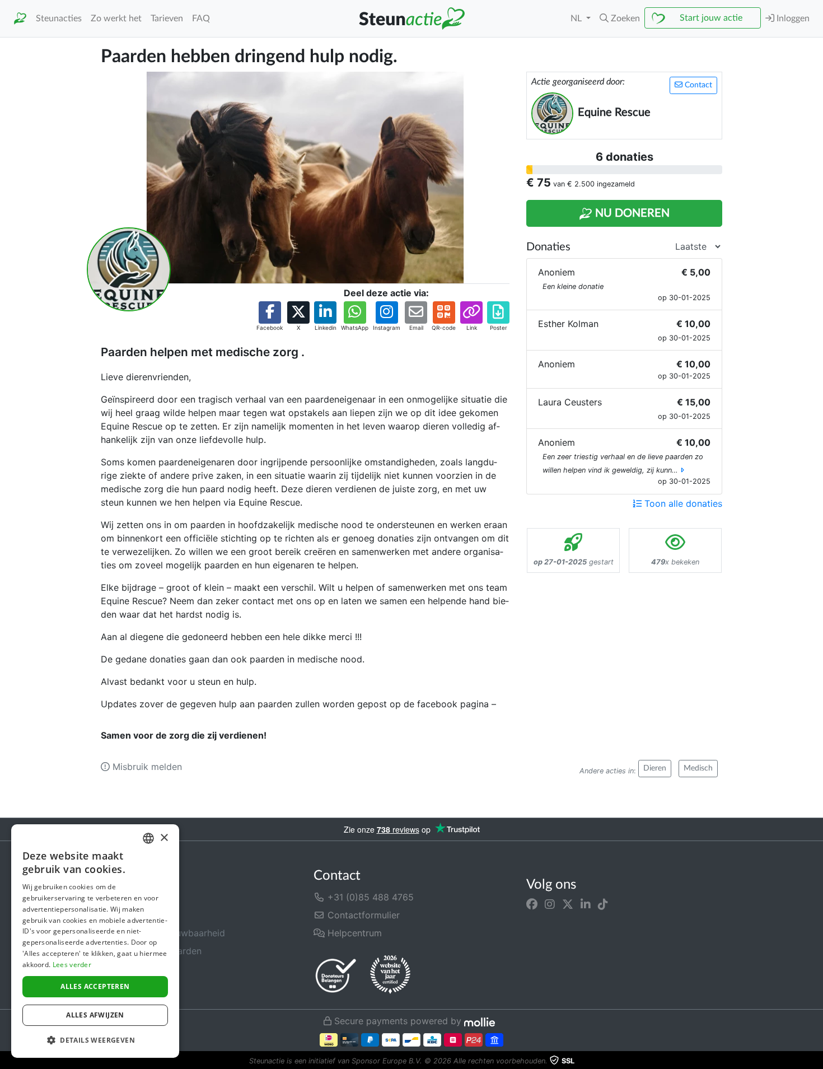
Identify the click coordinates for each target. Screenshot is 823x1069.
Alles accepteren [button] (94, 986)
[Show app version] (815, 1061)
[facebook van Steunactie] (531, 903)
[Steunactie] (20, 18)
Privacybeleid (129, 968)
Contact (697, 85)
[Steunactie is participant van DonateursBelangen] (336, 975)
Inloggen (792, 18)
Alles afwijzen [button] (95, 1015)
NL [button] (577, 18)
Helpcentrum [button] (353, 933)
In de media (125, 915)
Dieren (654, 768)
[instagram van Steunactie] (550, 903)
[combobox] (148, 838)
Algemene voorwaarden (151, 950)
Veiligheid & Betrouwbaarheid (163, 933)
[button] (619, 18)
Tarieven (167, 18)
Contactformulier (362, 915)
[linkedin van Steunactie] (586, 903)
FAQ (201, 18)
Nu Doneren (631, 213)
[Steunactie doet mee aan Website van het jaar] (390, 975)
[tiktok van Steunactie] (603, 903)
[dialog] (95, 941)
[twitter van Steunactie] (567, 903)
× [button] (164, 838)
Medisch (698, 768)
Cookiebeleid (129, 986)
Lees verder (72, 964)
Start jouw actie (711, 17)
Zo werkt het (116, 18)
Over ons (120, 897)
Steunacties (59, 18)
